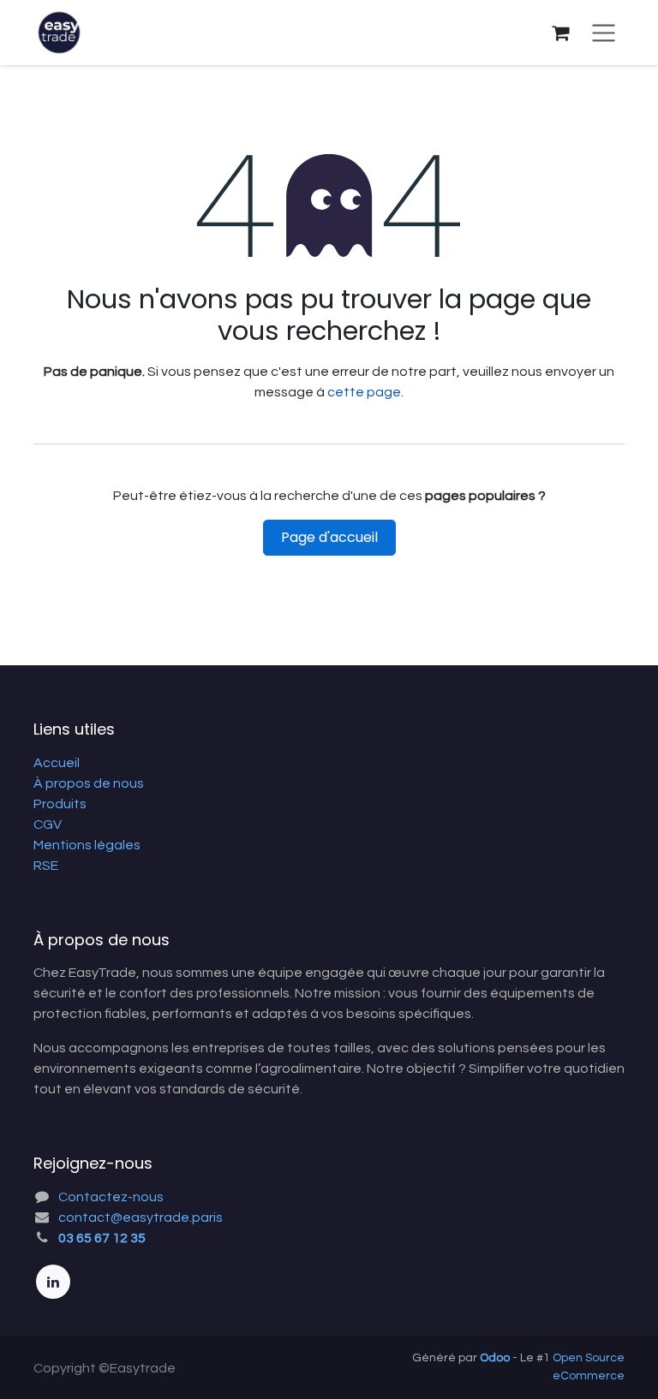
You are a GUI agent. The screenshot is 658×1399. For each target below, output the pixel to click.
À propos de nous (88, 783)
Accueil (56, 763)
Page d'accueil (329, 537)
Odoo (496, 1358)
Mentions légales (87, 845)
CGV (47, 824)
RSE (45, 865)
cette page (364, 392)
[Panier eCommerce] (560, 32)
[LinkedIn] (53, 1282)
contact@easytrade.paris (140, 1217)
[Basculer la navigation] (604, 32)
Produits (60, 804)
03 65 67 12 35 (102, 1238)
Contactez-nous (111, 1197)
